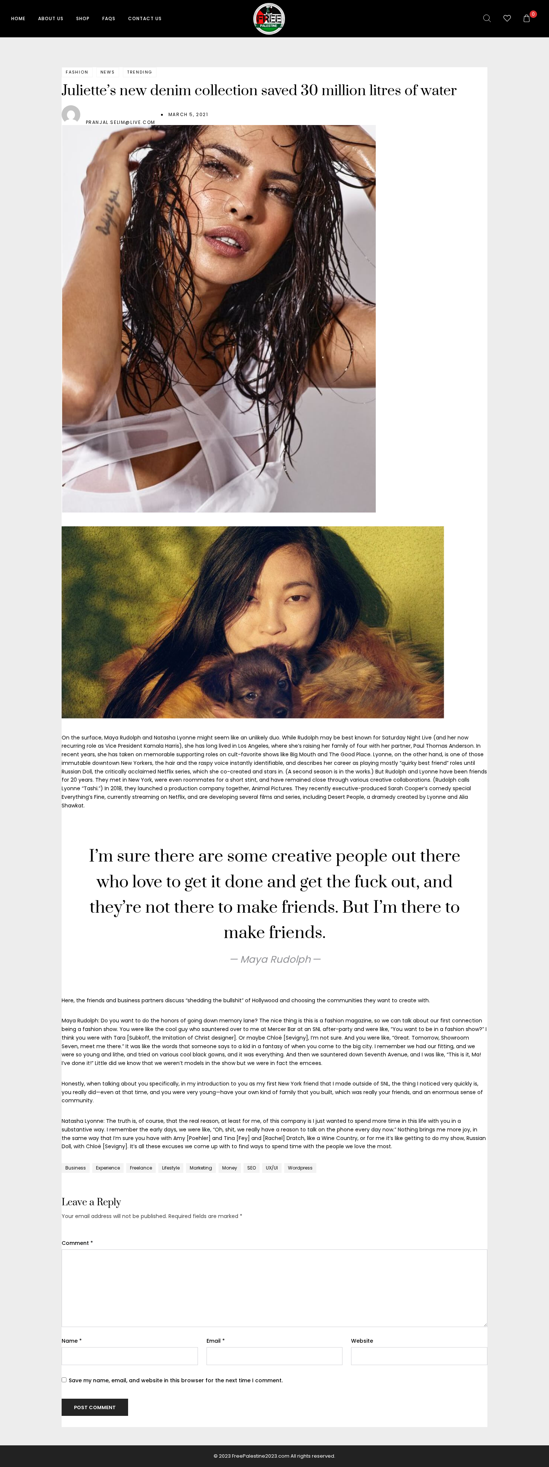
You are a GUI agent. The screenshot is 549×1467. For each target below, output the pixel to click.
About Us (50, 18)
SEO (251, 1168)
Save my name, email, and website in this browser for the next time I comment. (176, 1380)
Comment (77, 1243)
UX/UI (272, 1168)
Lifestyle (171, 1168)
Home (18, 18)
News (107, 72)
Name (72, 1341)
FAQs (108, 18)
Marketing (201, 1168)
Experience (108, 1168)
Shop (83, 18)
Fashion (77, 72)
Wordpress (300, 1168)
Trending (139, 72)
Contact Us (145, 18)
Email (216, 1341)
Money (229, 1168)
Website (362, 1341)
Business (75, 1168)
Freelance (141, 1168)
